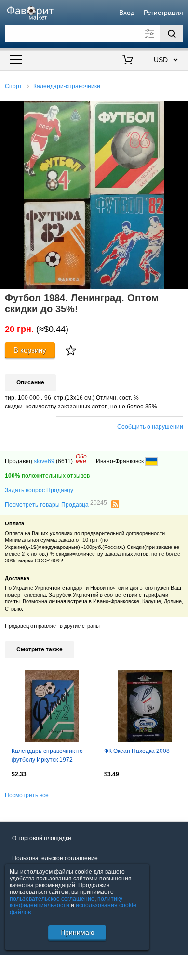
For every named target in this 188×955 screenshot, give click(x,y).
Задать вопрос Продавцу (39, 490)
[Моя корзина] (128, 61)
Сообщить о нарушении (150, 426)
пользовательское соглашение (52, 898)
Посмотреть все (27, 795)
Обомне (81, 459)
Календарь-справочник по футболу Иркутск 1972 (47, 755)
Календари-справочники (66, 86)
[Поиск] (171, 33)
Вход (126, 12)
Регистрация (163, 12)
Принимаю (77, 932)
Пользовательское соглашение (55, 858)
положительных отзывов (47, 475)
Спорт (13, 86)
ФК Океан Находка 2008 (137, 751)
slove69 (44, 461)
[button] (179, 109)
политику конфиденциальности (66, 902)
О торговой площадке (41, 838)
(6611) (64, 461)
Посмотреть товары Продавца (56, 504)
